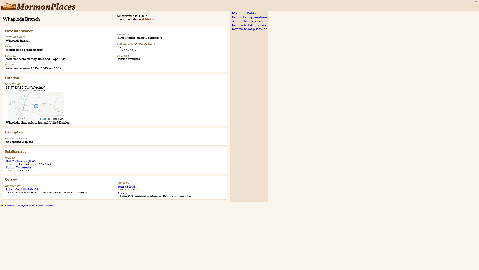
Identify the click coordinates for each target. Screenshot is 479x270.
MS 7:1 (122, 193)
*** (476, 2)
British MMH (126, 186)
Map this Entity (244, 13)
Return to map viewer (249, 29)
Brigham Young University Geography (37, 206)
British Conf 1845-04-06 (22, 189)
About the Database (247, 21)
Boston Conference (18, 167)
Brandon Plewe (13, 206)
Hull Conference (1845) (21, 161)
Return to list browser (249, 25)
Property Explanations (249, 17)
